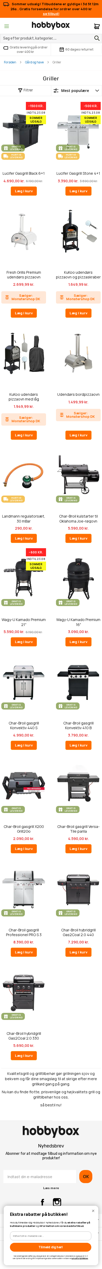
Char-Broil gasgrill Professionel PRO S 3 (24, 932)
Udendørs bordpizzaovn (78, 394)
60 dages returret (79, 49)
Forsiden (10, 62)
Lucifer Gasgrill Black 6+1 (24, 173)
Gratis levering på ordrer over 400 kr (29, 49)
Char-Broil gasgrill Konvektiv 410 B (78, 725)
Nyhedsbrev (51, 1146)
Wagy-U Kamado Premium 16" (78, 622)
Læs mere (51, 1188)
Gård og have (34, 62)
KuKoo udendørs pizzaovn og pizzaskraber (78, 274)
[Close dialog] (93, 1210)
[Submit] (96, 38)
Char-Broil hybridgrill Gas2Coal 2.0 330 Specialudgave (24, 1035)
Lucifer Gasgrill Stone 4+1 (78, 173)
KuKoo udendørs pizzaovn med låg (24, 396)
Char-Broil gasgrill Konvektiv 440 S (24, 725)
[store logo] (51, 26)
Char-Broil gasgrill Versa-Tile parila (78, 828)
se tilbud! (51, 13)
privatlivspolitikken (80, 1258)
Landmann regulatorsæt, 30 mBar (23, 518)
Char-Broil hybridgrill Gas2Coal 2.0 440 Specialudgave (78, 932)
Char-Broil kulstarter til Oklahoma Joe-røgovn (78, 518)
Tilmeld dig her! (50, 1247)
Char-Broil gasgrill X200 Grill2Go (24, 828)
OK (86, 1176)
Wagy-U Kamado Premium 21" (24, 622)
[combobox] (51, 38)
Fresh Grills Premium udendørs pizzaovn (24, 274)
